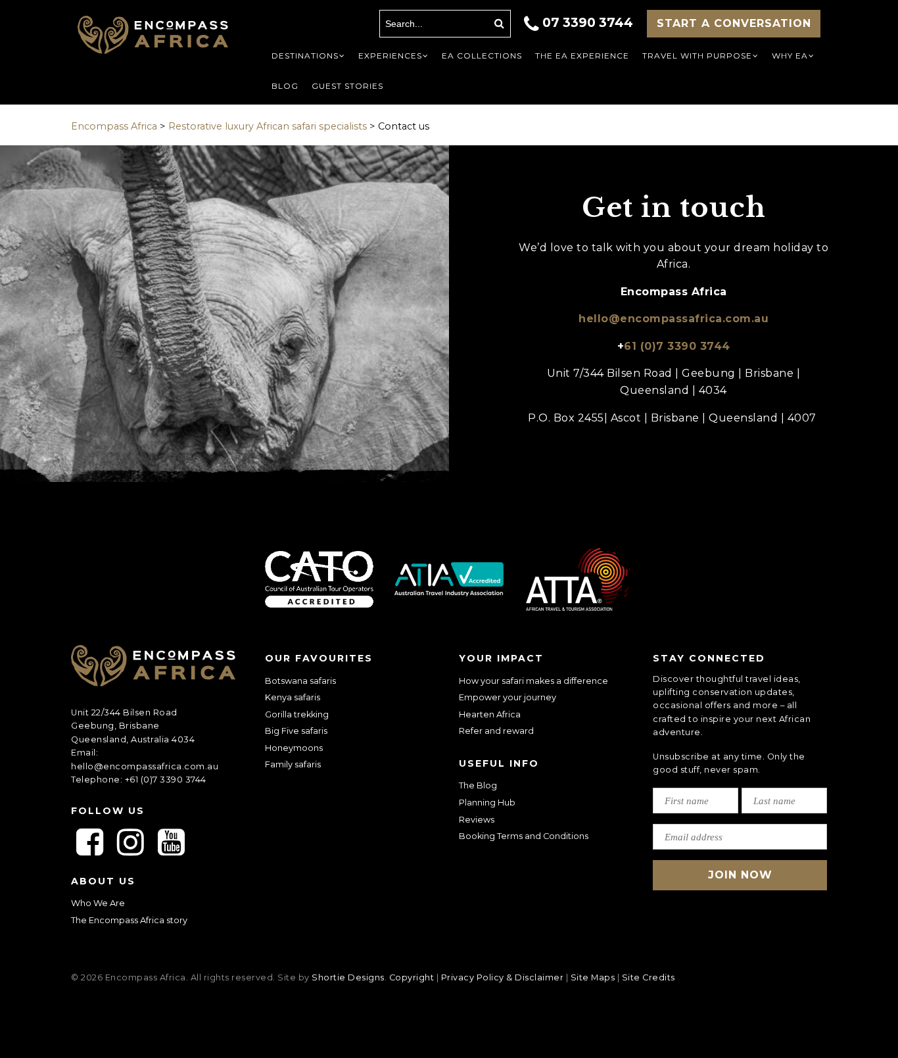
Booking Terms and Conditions (523, 836)
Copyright (412, 977)
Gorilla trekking (297, 714)
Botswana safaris (300, 681)
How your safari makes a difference (533, 681)
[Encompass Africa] (153, 36)
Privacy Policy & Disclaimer (502, 977)
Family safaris (293, 764)
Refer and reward (496, 731)
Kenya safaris (292, 697)
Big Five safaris (296, 731)
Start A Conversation (734, 23)
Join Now (740, 875)
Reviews (476, 820)
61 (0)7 (677, 346)
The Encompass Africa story (129, 920)
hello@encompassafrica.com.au (673, 318)
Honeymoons (294, 748)
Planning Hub (487, 802)
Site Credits (648, 977)
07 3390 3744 (587, 22)
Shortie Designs (348, 977)
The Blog (478, 785)
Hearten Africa (490, 714)
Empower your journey (507, 697)
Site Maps (593, 977)
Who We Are (98, 903)
